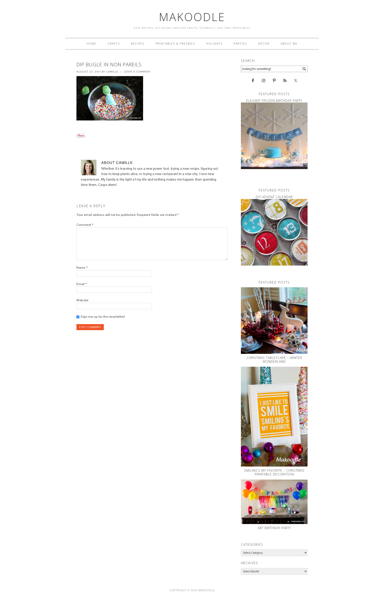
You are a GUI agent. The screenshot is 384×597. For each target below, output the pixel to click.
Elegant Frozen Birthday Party (274, 101)
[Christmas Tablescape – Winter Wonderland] (274, 320)
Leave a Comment (137, 71)
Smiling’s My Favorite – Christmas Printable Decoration (274, 472)
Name (82, 268)
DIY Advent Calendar (274, 197)
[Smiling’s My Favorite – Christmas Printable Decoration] (274, 417)
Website (82, 300)
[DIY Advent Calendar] (274, 232)
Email (81, 284)
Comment (85, 225)
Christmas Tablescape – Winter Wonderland (274, 360)
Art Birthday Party (274, 528)
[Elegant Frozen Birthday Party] (274, 135)
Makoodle (192, 16)
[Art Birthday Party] (274, 502)
